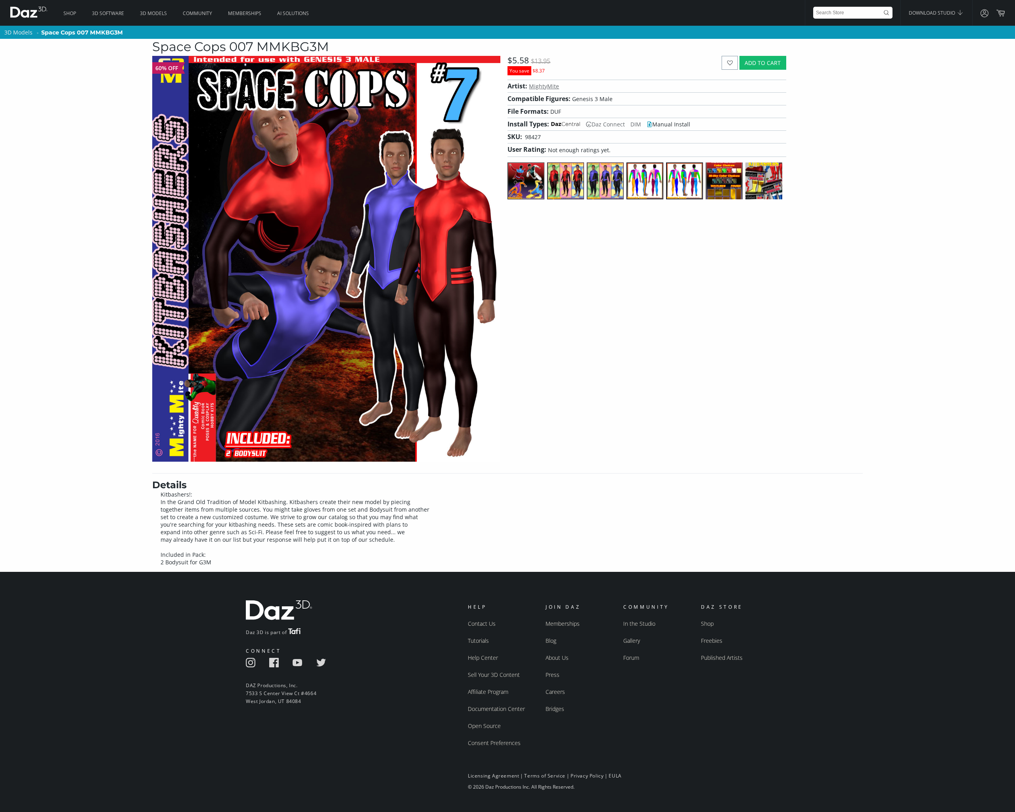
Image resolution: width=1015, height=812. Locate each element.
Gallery (631, 640)
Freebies (711, 640)
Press (552, 674)
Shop (69, 13)
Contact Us (482, 623)
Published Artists (722, 657)
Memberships (244, 13)
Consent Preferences (494, 743)
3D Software (108, 13)
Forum (631, 657)
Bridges (555, 709)
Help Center (483, 657)
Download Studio (932, 13)
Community (197, 13)
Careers (555, 691)
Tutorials (478, 640)
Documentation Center (496, 709)
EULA (615, 775)
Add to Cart (763, 63)
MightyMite (544, 86)
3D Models (153, 13)
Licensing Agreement (493, 775)
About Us (557, 657)
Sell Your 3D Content (494, 674)
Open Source (484, 726)
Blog (551, 640)
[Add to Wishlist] (730, 63)
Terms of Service (544, 775)
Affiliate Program (488, 691)
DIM (635, 124)
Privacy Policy (587, 775)
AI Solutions (293, 13)
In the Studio (639, 623)
